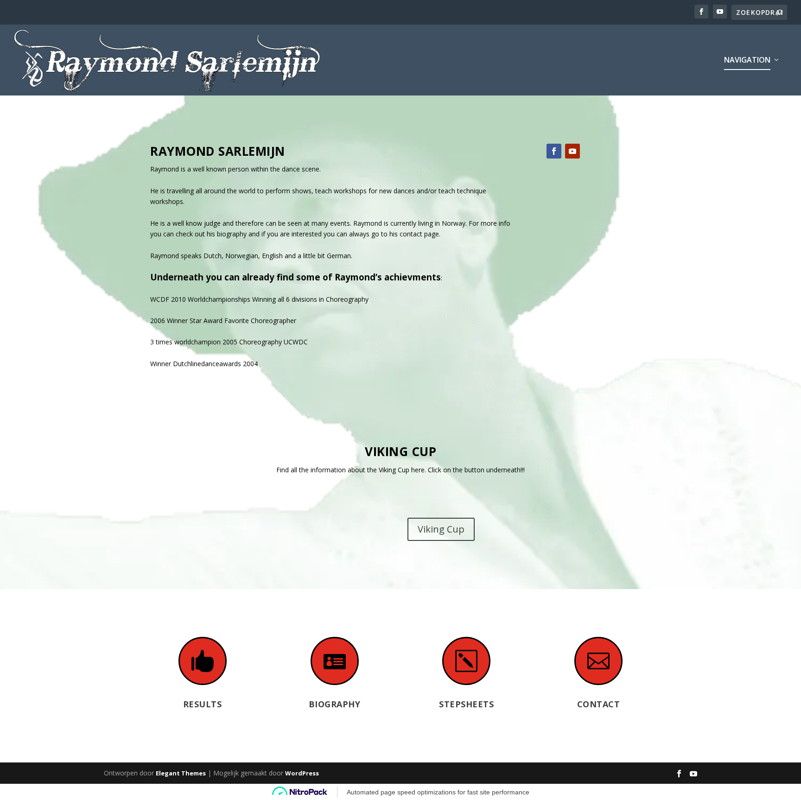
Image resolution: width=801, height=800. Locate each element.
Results (202, 704)
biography (232, 233)
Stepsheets (466, 704)
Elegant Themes (181, 773)
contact (411, 233)
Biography (335, 704)
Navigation (747, 60)
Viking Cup (441, 529)
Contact (598, 704)
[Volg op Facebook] (554, 151)
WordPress (302, 773)
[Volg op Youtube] (572, 151)
